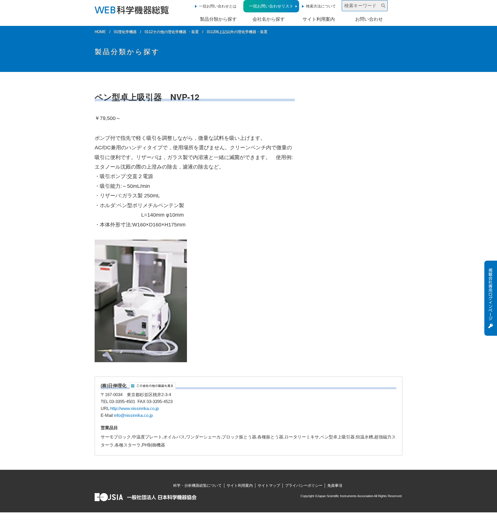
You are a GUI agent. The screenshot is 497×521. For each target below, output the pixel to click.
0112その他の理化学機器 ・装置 (172, 32)
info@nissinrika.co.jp (133, 415)
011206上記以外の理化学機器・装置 (237, 32)
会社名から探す (269, 19)
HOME (100, 32)
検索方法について (321, 6)
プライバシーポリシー (303, 485)
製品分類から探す (218, 19)
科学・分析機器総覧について (197, 485)
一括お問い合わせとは (217, 6)
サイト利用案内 (319, 19)
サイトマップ (269, 485)
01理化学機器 (125, 32)
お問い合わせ (369, 19)
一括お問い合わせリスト (271, 6)
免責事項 (334, 485)
